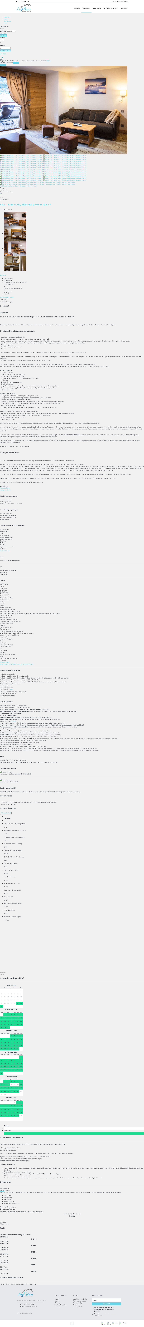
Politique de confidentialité (78, 1306)
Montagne (97, 8)
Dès (1, 26)
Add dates (3, 35)
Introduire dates (5, 50)
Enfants (2, 45)
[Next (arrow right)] (3, 974)
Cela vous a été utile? (72, 1214)
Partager (3, 299)
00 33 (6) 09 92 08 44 (27, 1304)
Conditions (7, 21)
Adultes (2, 37)
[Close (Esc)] (1, 972)
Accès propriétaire (118, 1)
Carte (5, 19)
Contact (124, 8)
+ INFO (48, 61)
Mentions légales (78, 1303)
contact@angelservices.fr (28, 1306)
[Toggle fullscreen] (3, 972)
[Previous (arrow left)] (1, 974)
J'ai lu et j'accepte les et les (104, 1309)
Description (4, 199)
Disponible (8, 1131)
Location (86, 8)
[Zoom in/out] (4, 972)
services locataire (111, 8)
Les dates (3, 31)
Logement (7, 17)
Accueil (77, 8)
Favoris (126, 1)
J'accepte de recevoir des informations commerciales (105, 1314)
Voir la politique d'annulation (10, 1148)
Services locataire (60, 1305)
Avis (5, 23)
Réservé (7, 1126)
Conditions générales (80, 1299)
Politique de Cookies (79, 1301)
